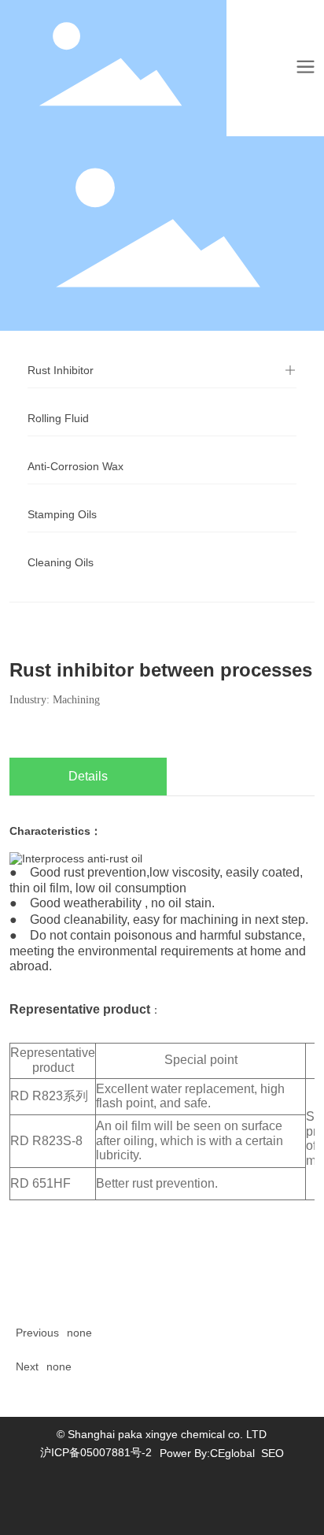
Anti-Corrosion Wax (75, 466)
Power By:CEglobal (207, 1453)
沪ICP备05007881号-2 (96, 1452)
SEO (272, 1453)
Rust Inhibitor (61, 370)
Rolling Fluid (58, 418)
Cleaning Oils (61, 562)
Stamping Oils (62, 514)
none (79, 1332)
